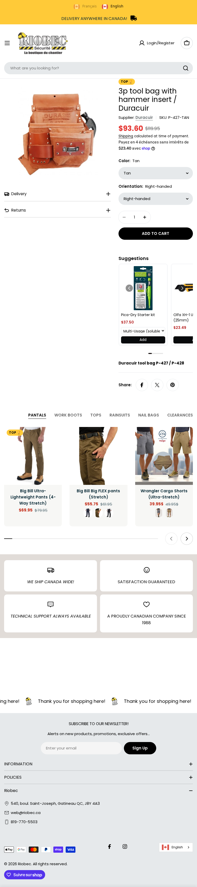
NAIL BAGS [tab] (148, 415)
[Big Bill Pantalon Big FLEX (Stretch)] (98, 456)
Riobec (24, 864)
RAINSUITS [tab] (120, 415)
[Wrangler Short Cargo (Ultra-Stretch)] (164, 456)
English (177, 847)
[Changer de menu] (7, 43)
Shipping (126, 136)
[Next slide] (187, 539)
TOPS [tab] (95, 415)
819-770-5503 (24, 822)
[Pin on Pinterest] (172, 385)
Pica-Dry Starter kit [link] (138, 314)
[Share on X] (157, 385)
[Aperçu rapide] (54, 438)
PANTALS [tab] (37, 415)
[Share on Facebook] (142, 385)
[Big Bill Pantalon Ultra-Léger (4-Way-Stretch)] (33, 456)
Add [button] (143, 339)
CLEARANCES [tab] (180, 415)
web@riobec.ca (26, 812)
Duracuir (144, 117)
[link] (143, 288)
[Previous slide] (171, 539)
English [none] (117, 6)
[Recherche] (186, 68)
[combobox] (98, 68)
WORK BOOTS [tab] (68, 415)
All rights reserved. (50, 864)
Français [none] (89, 6)
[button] (181, 288)
